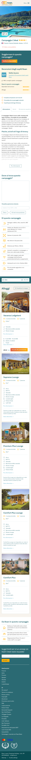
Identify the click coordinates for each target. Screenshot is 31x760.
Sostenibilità (5, 732)
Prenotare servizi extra (8, 701)
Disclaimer (5, 699)
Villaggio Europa (6, 714)
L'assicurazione (6, 705)
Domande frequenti (7, 710)
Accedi (5, 660)
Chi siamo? (5, 690)
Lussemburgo (5, 684)
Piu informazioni (15, 166)
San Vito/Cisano (6, 712)
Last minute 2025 (6, 729)
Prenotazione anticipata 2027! (10, 727)
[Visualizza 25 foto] (15, 21)
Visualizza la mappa (22, 288)
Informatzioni (6, 109)
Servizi (14, 109)
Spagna (4, 677)
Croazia (4, 675)
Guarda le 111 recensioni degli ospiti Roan (18, 76)
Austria (4, 682)
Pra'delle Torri (5, 725)
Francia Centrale (13, 43)
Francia (6, 43)
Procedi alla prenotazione (19, 349)
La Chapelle (5, 716)
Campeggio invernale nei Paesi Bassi (12, 734)
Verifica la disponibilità (9, 61)
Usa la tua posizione (18, 212)
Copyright (4, 696)
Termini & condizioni (7, 692)
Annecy (21, 43)
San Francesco (6, 723)
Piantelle (4, 718)
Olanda (4, 679)
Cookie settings (13, 757)
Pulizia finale (5, 707)
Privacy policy (6, 694)
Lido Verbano (5, 721)
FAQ (3, 703)
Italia (3, 673)
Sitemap (4, 757)
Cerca (4, 212)
